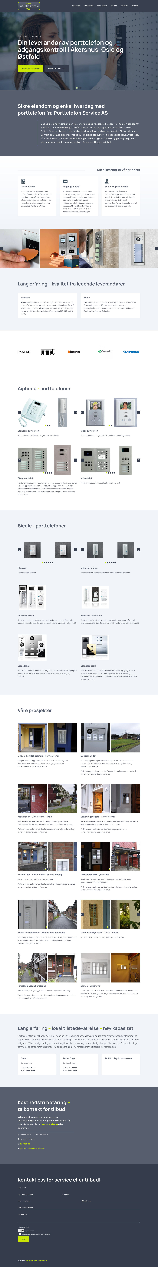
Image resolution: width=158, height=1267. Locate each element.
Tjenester (76, 6)
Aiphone (24, 302)
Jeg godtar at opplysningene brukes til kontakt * (36, 1234)
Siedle (86, 302)
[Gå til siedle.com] (26, 352)
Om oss (114, 6)
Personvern (43, 1261)
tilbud (54, 1124)
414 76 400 (73, 1067)
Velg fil (21, 1231)
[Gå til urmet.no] (47, 352)
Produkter (88, 6)
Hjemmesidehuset (31, 1261)
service (46, 1124)
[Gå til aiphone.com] (131, 352)
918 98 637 (31, 1067)
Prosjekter (102, 6)
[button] (30, 68)
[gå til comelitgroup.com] (105, 351)
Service (135, 6)
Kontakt (124, 6)
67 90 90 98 (30, 1070)
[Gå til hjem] (32, 6)
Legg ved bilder (23, 1227)
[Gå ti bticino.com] (74, 351)
